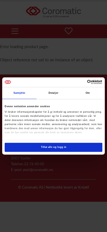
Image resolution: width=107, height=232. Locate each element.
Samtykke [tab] (19, 93)
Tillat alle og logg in (53, 147)
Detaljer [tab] (53, 93)
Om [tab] (88, 93)
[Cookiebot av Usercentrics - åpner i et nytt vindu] (78, 82)
